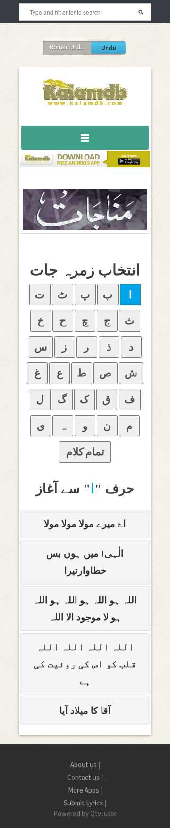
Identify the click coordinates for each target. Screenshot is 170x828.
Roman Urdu (67, 46)
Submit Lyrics (83, 802)
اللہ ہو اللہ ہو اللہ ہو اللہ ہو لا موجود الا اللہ (85, 608)
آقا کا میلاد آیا (85, 710)
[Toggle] (85, 138)
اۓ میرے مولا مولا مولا (85, 524)
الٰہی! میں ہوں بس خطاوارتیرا (85, 562)
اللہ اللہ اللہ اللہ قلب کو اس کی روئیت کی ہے (85, 664)
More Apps (83, 790)
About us (83, 764)
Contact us (83, 777)
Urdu (108, 47)
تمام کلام (85, 451)
